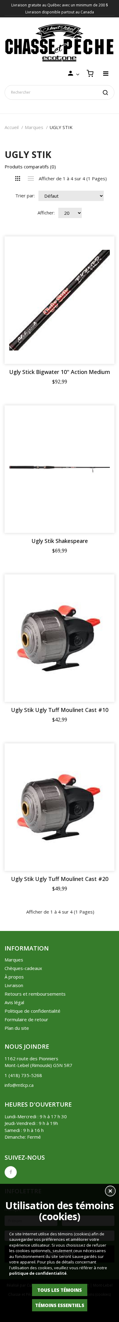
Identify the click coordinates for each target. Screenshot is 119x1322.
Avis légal (14, 1002)
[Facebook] (11, 1172)
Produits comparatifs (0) (30, 166)
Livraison (14, 985)
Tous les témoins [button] (59, 1290)
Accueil (12, 127)
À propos (14, 976)
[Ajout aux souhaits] (99, 252)
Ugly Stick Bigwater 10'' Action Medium (59, 372)
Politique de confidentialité (32, 1011)
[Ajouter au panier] (99, 251)
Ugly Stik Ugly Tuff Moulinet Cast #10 (59, 710)
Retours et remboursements (35, 994)
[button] (110, 1191)
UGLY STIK (61, 127)
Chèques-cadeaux (23, 968)
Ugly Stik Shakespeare (59, 541)
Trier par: (25, 195)
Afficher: (46, 213)
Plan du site (17, 1028)
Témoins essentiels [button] (59, 1305)
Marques (34, 127)
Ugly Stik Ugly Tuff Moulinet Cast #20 (59, 879)
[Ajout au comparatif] (99, 251)
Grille (18, 178)
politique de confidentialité (38, 1273)
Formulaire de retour (26, 1019)
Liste (31, 178)
